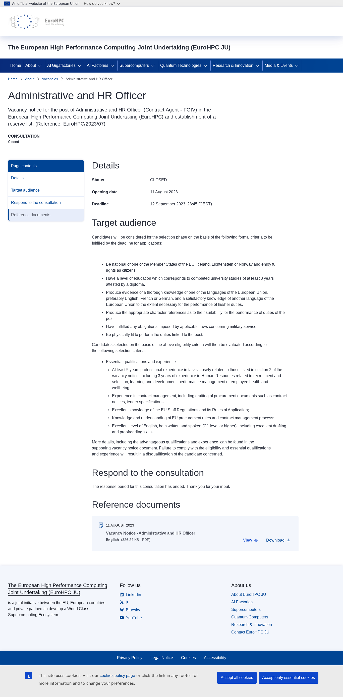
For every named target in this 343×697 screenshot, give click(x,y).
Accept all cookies (237, 677)
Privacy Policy (129, 658)
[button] (250, 540)
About (30, 65)
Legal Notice (161, 658)
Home (15, 65)
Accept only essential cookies (288, 677)
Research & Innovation (233, 65)
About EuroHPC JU (248, 594)
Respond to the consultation (36, 202)
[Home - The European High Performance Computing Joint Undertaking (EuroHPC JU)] (36, 21)
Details (17, 178)
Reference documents (30, 215)
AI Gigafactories (61, 65)
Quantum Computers (249, 617)
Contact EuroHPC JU (250, 632)
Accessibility (215, 658)
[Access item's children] (41, 66)
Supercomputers (134, 65)
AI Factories (97, 65)
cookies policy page (117, 675)
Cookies (188, 658)
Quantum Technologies (180, 65)
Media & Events (279, 65)
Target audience (25, 190)
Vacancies (50, 79)
